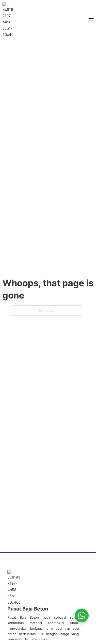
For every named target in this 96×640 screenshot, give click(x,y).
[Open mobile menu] (91, 20)
